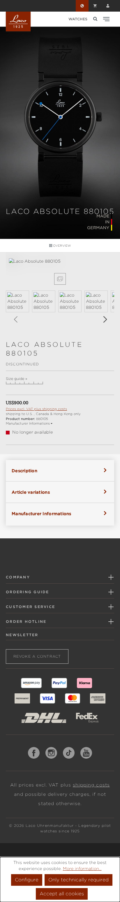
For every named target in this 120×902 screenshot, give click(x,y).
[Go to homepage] (18, 21)
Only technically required (78, 880)
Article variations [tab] (31, 492)
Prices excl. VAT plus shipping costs (36, 409)
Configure (26, 880)
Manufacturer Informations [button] (28, 423)
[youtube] (86, 753)
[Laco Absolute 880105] (60, 261)
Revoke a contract (37, 656)
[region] (60, 293)
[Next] (104, 319)
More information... (82, 868)
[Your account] (107, 6)
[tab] (60, 470)
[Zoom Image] (60, 279)
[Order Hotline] (82, 6)
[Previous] (15, 319)
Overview (61, 245)
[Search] (95, 19)
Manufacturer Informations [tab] (41, 513)
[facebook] (34, 753)
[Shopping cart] (95, 6)
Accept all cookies (62, 893)
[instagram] (51, 753)
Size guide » (16, 379)
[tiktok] (69, 753)
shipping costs (91, 785)
